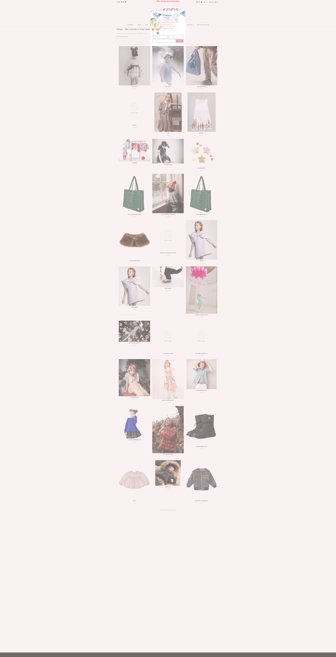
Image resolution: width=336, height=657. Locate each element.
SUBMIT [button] (180, 40)
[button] (183, 13)
